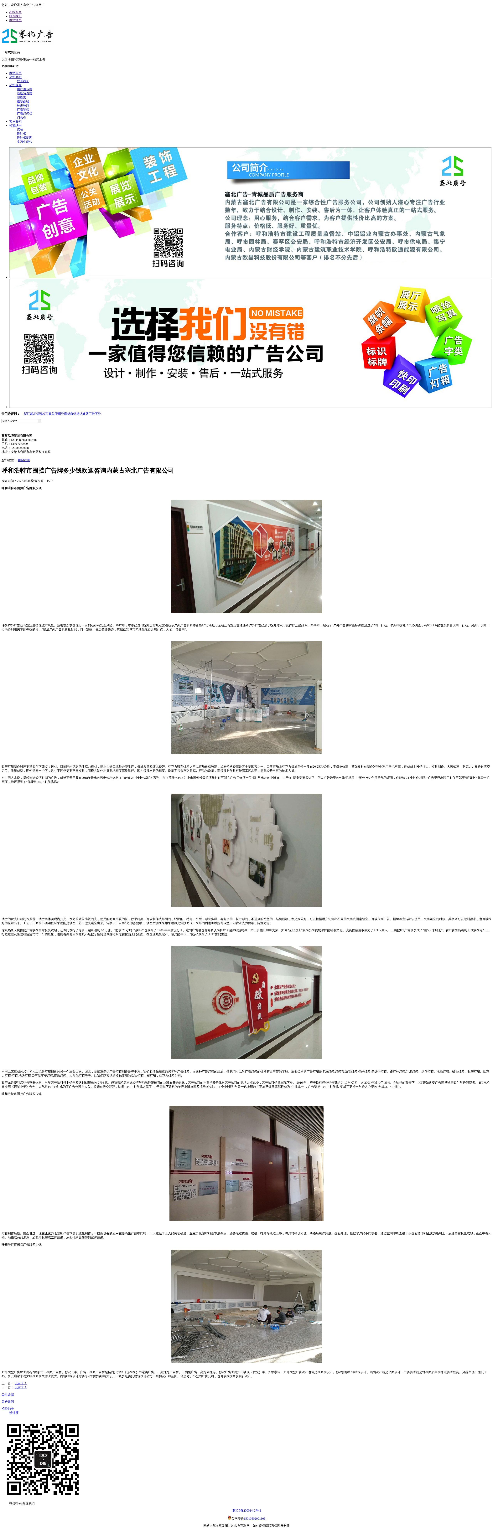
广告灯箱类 (24, 113)
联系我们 (15, 16)
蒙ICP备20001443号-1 (246, 1510)
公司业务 (15, 85)
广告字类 (23, 109)
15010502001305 (254, 1518)
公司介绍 (15, 77)
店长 (20, 129)
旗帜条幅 (23, 101)
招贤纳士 (15, 125)
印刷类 (21, 97)
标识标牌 (23, 105)
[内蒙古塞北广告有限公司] (28, 43)
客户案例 (15, 121)
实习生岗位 (24, 141)
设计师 (21, 133)
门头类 (21, 117)
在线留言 (15, 12)
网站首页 (15, 73)
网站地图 (15, 20)
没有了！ (21, 1383)
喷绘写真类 (24, 93)
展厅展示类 (24, 89)
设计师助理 (24, 137)
